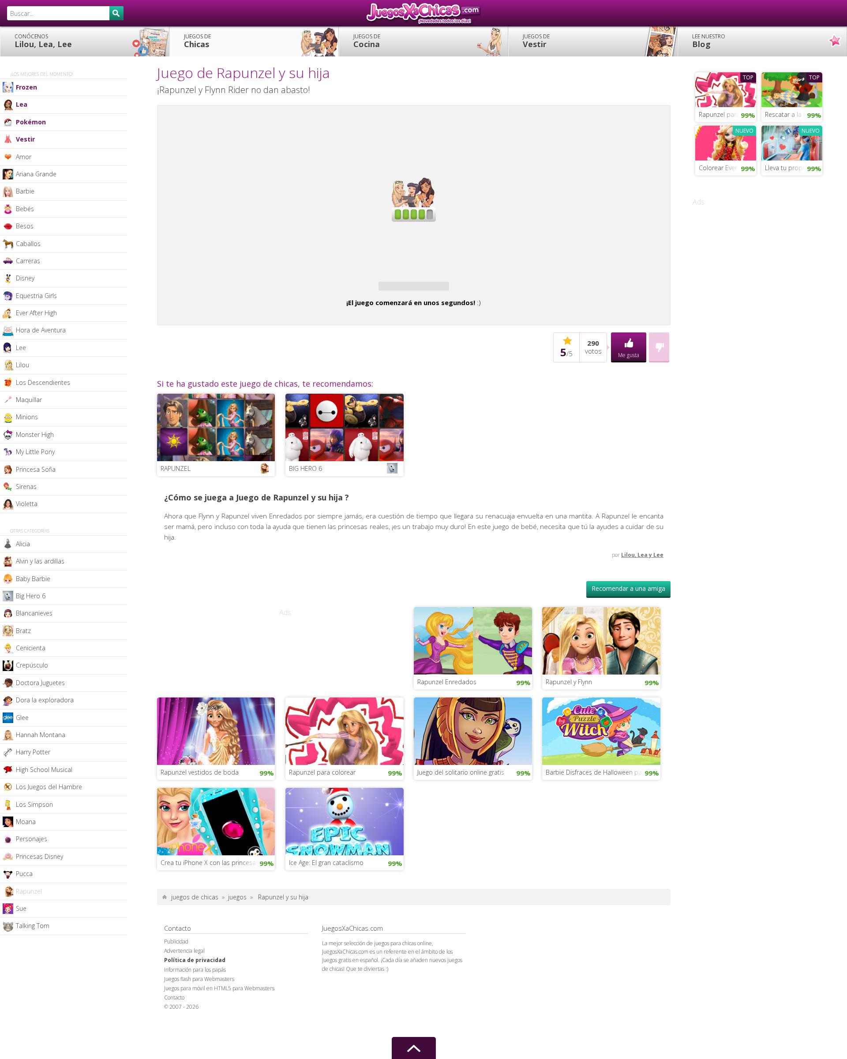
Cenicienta (30, 648)
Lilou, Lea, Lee (43, 41)
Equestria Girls (36, 295)
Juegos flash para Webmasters (199, 1004)
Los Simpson (34, 804)
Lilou (22, 365)
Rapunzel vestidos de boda (200, 798)
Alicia (23, 544)
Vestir (536, 41)
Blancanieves (34, 613)
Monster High (35, 434)
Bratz (23, 630)
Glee (22, 717)
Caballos (28, 243)
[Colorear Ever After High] (725, 142)
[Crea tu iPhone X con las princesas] (216, 846)
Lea (21, 104)
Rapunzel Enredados (446, 707)
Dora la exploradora (45, 700)
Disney (25, 278)
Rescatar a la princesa (793, 114)
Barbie (25, 191)
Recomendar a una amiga (628, 614)
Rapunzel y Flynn (569, 707)
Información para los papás (195, 995)
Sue (21, 908)
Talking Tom (32, 925)
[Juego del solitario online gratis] (473, 755)
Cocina (366, 41)
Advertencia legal (184, 976)
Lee (21, 347)
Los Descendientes (43, 382)
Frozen (26, 87)
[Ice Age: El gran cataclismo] (344, 846)
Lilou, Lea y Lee (642, 580)
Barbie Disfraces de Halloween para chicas (603, 798)
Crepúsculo (32, 665)
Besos (25, 226)
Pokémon (31, 122)
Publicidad (176, 967)
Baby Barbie (33, 578)
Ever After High (36, 313)
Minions (27, 417)
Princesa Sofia (36, 469)
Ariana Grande (36, 174)
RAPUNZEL (176, 494)
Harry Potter (33, 752)
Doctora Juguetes (40, 683)
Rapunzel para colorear (322, 798)
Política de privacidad (194, 985)
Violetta (26, 504)
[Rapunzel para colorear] (344, 755)
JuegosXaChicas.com (423, 13)
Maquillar (29, 399)
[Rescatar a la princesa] (791, 88)
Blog (708, 41)
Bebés (25, 209)
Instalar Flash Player (413, 139)
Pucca (24, 873)
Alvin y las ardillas (40, 561)
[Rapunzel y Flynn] (601, 665)
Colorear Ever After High (727, 168)
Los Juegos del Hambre (49, 787)
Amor (23, 157)
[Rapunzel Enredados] (473, 665)
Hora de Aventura (41, 330)
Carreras (28, 261)
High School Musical (44, 769)
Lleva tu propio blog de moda (793, 168)
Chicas (197, 41)
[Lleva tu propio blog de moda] (791, 142)
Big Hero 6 (30, 596)
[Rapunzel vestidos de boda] (216, 755)
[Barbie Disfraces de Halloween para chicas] (601, 755)
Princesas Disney (39, 856)
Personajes (31, 839)
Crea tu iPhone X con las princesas (210, 888)
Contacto (174, 1023)
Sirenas (26, 486)
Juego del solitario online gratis (460, 798)
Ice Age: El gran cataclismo (326, 888)
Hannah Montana (40, 735)
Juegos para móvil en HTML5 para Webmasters (219, 1014)
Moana (26, 821)
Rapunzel (29, 891)
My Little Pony (35, 451)
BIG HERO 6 (305, 494)
